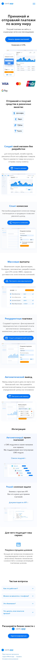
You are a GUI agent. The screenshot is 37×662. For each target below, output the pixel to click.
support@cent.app (8, 656)
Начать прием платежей (18, 39)
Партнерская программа (10, 654)
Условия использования (10, 659)
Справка (19, 656)
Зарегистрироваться (18, 636)
